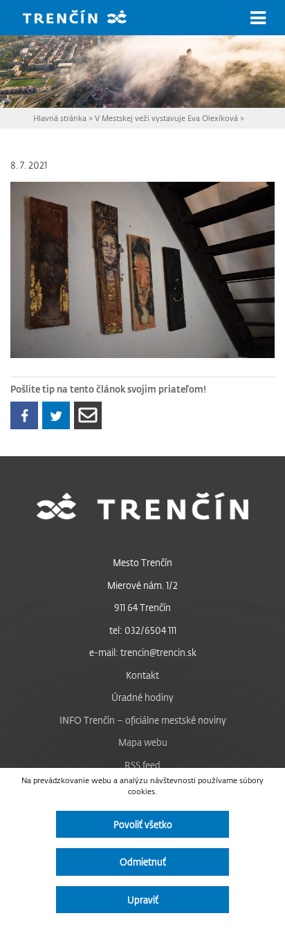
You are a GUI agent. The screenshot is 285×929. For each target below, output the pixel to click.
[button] (258, 18)
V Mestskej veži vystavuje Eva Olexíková (166, 118)
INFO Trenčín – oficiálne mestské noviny (142, 720)
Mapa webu (142, 742)
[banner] (85, 18)
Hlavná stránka (59, 118)
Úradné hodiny (142, 697)
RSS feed (142, 765)
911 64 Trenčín (142, 607)
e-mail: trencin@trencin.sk (142, 652)
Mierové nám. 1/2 (142, 585)
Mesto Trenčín (142, 562)
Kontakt (142, 675)
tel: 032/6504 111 (142, 630)
